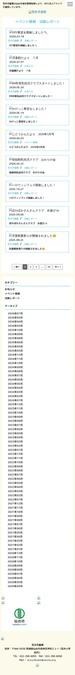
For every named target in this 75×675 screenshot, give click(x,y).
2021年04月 (15, 536)
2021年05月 (15, 532)
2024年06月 (15, 379)
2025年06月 (15, 342)
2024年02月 (15, 396)
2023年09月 (15, 416)
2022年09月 (15, 466)
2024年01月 (15, 400)
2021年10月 (15, 511)
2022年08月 (15, 470)
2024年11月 (15, 358)
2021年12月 (15, 503)
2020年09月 (15, 565)
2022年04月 (15, 487)
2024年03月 (15, 392)
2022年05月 (15, 483)
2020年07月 (15, 573)
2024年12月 (15, 354)
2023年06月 (15, 429)
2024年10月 (15, 363)
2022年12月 (15, 454)
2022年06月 (15, 478)
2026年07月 (15, 313)
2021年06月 (15, 528)
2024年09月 (15, 367)
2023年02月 (15, 445)
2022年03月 (15, 491)
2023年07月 (15, 425)
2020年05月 (15, 582)
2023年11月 (15, 408)
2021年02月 (15, 545)
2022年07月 (15, 474)
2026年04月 (15, 321)
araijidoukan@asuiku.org (41, 660)
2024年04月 (15, 387)
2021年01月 (15, 549)
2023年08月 (15, 420)
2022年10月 (15, 462)
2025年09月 (15, 334)
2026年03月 (15, 325)
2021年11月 (15, 507)
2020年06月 (15, 578)
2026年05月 (15, 317)
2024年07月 (15, 375)
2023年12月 (15, 404)
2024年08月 (15, 371)
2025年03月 (15, 350)
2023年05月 (15, 433)
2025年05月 (15, 346)
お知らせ (10, 289)
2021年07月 (15, 524)
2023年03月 (15, 441)
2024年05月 (15, 383)
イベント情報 (12, 293)
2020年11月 (15, 557)
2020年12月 (15, 553)
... (42, 267)
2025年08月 (15, 338)
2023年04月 (15, 437)
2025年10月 (15, 330)
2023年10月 (15, 412)
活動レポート (12, 298)
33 (49, 267)
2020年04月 (15, 586)
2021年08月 (15, 520)
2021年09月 (15, 516)
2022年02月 (15, 495)
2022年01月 (15, 499)
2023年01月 (15, 450)
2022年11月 (15, 458)
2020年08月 (15, 569)
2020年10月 (15, 561)
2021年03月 (15, 540)
